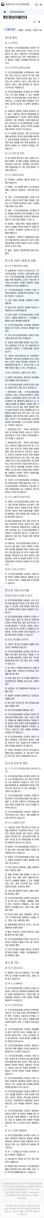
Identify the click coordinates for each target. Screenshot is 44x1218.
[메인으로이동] (5, 12)
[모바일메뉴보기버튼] (40, 4)
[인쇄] (39, 22)
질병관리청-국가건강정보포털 (11, 4)
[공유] (34, 22)
